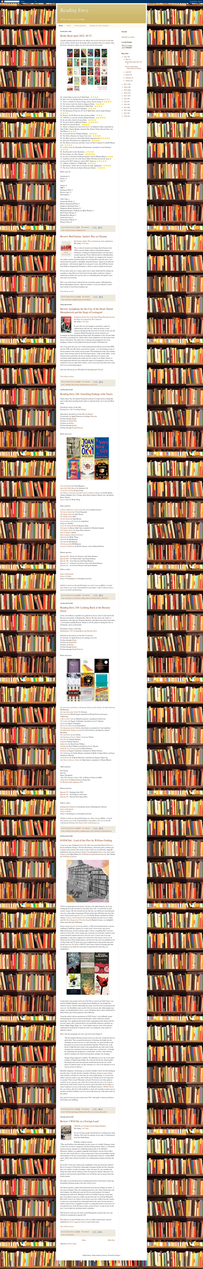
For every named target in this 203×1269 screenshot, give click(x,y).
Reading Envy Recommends (99, 25)
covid (73, 598)
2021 (125, 84)
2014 (125, 104)
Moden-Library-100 (84, 1112)
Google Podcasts (77, 428)
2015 (125, 102)
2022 (125, 57)
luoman (105, 1255)
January (128, 81)
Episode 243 (64, 797)
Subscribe (93, 416)
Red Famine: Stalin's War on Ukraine (86, 241)
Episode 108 (64, 561)
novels (73, 831)
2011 (125, 113)
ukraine (89, 299)
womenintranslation (106, 831)
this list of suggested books (76, 1222)
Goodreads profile (104, 40)
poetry (73, 230)
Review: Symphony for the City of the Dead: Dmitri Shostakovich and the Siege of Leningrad (86, 310)
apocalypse (69, 598)
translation (97, 831)
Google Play (72, 421)
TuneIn (74, 418)
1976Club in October (69, 856)
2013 (125, 107)
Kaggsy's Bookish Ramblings (82, 847)
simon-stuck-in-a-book (100, 1112)
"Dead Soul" (64, 780)
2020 (125, 87)
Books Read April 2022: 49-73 (76, 35)
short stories (105, 598)
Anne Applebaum (107, 241)
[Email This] (93, 227)
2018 (125, 93)
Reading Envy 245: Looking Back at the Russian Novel (78, 631)
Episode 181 (64, 565)
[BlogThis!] (95, 227)
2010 (125, 116)
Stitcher (71, 423)
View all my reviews (67, 291)
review (84, 299)
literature (68, 831)
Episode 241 (64, 794)
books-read (68, 230)
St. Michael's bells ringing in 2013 (71, 782)
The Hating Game (66, 516)
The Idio (63, 542)
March (128, 75)
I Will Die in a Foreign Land (83, 1126)
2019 (125, 90)
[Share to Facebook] (99, 227)
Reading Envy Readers (67, 807)
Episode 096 (64, 559)
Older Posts (111, 1240)
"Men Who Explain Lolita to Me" (71, 777)
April (127, 72)
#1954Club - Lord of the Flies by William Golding (86, 840)
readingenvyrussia (81, 230)
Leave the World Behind (68, 526)
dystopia (78, 598)
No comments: (85, 227)
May (127, 59)
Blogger (117, 1255)
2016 (125, 99)
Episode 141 (64, 563)
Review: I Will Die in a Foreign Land (79, 1121)
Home (61, 25)
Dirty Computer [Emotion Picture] (71, 535)
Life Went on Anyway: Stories (70, 760)
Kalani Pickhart (100, 1126)
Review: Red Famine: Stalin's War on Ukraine (83, 236)
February (129, 78)
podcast (88, 598)
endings (83, 598)
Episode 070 (64, 556)
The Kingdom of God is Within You (71, 737)
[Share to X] (97, 227)
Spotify (74, 425)
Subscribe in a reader (128, 37)
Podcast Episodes (80, 25)
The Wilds (75, 944)
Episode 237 (64, 792)
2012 (125, 110)
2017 (125, 96)
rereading (93, 598)
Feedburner (89, 414)
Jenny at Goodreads (66, 574)
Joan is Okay (64, 499)
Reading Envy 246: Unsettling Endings (73, 409)
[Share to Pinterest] (101, 227)
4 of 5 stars (85, 243)
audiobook (68, 385)
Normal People (65, 519)
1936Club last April (88, 854)
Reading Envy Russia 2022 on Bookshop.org (84, 823)
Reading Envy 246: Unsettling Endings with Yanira (86, 394)
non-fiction (68, 299)
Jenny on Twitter (65, 576)
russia (95, 385)
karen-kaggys (75, 1112)
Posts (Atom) (72, 1244)
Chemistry (63, 537)
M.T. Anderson (97, 319)
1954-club (68, 1112)
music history (75, 385)
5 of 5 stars (85, 321)
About (69, 25)
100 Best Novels (108, 1087)
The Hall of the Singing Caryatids (71, 730)
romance (98, 598)
